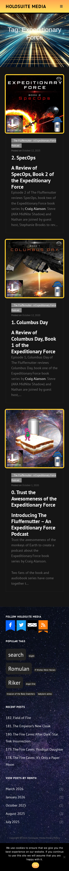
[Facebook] (10, 624)
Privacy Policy (53, 838)
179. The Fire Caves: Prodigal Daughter (34, 749)
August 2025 (15, 813)
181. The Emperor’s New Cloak (28, 726)
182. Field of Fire (18, 718)
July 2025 (13, 822)
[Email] (32, 624)
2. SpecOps (23, 157)
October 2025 (16, 805)
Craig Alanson (35, 208)
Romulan (18, 668)
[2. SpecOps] (34, 104)
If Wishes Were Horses (45, 670)
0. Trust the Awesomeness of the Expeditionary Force (34, 498)
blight (31, 656)
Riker (14, 682)
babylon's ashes (45, 694)
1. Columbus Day (29, 322)
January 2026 (15, 797)
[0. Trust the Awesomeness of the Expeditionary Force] (34, 438)
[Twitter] (21, 624)
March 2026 (14, 789)
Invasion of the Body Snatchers (21, 694)
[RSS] (43, 624)
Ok (35, 865)
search (16, 654)
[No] (64, 857)
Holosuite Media (26, 6)
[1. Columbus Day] (34, 268)
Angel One (30, 684)
